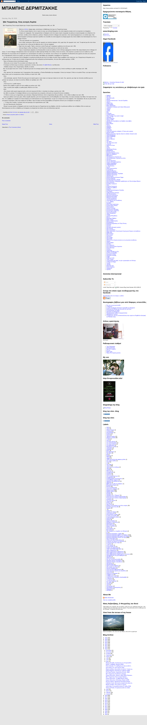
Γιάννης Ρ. (108, 159)
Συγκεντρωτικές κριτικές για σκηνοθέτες (116, 570)
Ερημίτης (108, 189)
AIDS (107, 427)
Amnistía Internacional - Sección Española (116, 100)
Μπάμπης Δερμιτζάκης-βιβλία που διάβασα (15, 114)
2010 (106, 708)
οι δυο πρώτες (109, 545)
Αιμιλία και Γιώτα (110, 145)
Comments (108, 284)
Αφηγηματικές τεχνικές (112, 314)
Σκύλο (26, 29)
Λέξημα (108, 214)
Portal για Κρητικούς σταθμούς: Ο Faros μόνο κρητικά (119, 131)
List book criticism (110, 441)
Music (107, 450)
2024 (106, 641)
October (108, 653)
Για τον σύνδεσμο (110, 487)
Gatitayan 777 (109, 117)
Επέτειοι (108, 503)
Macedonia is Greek (111, 446)
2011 (106, 706)
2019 (106, 648)
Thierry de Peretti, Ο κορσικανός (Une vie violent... (118, 687)
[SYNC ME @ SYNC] (108, 84)
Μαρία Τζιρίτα (109, 219)
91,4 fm (108, 350)
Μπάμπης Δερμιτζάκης (29, 8)
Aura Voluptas (109, 104)
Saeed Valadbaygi (110, 136)
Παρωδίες (108, 556)
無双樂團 (108, 590)
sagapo (108, 458)
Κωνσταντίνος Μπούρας (112, 209)
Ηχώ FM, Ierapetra (111, 349)
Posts (106, 282)
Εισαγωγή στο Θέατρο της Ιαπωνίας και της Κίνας (118, 309)
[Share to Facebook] (36, 112)
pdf (107, 454)
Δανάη (108, 167)
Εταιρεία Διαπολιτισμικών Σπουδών (115, 190)
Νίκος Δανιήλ (109, 228)
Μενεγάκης (109, 529)
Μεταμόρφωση (110, 222)
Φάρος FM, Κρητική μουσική (113, 352)
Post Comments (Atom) (15, 127)
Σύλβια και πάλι (110, 258)
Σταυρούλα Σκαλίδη (111, 255)
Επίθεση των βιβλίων (111, 187)
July (107, 658)
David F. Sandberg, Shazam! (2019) (114, 664)
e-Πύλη (108, 110)
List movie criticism (111, 444)
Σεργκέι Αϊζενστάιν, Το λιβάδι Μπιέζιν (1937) (117, 678)
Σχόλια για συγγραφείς (112, 573)
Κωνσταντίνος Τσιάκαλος (112, 210)
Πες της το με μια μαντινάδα (113, 559)
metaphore (109, 449)
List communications (111, 442)
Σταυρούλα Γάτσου (111, 254)
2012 (106, 705)
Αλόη (107, 146)
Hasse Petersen (110, 118)
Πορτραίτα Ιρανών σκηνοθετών (114, 560)
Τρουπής (108, 583)
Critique (108, 109)
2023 (106, 642)
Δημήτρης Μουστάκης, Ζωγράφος (114, 173)
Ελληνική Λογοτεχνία (111, 186)
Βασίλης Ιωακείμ (110, 151)
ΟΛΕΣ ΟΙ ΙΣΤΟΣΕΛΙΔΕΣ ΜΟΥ (114, 549)
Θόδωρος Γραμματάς (111, 197)
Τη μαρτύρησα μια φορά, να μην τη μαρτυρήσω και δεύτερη (121, 260)
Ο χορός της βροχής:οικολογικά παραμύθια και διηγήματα (120, 307)
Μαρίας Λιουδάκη (110, 526)
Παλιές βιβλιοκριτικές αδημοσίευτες (115, 552)
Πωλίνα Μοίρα (110, 242)
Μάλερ (108, 217)
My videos (109, 453)
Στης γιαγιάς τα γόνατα (112, 567)
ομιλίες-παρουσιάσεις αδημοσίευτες (115, 551)
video (107, 468)
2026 (106, 638)
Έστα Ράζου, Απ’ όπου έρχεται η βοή (115, 667)
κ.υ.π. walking (109, 201)
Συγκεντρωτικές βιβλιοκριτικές (113, 569)
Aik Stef (108, 96)
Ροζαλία (108, 249)
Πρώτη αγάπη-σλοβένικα (112, 565)
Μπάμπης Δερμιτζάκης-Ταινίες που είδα (116, 537)
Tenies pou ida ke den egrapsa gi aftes (115, 459)
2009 (106, 709)
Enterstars (109, 113)
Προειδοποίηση (110, 564)
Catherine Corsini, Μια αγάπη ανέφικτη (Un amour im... (119, 683)
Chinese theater (110, 430)
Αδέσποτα (108, 471)
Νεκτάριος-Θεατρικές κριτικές (113, 227)
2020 (106, 647)
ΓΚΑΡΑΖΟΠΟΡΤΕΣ (111, 164)
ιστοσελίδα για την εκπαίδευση (114, 200)
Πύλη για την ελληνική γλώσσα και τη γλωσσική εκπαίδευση (121, 240)
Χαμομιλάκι (109, 268)
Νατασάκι (108, 224)
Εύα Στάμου (109, 191)
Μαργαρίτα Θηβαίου (111, 218)
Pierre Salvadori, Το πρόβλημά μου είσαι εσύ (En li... (119, 666)
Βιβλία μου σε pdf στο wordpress (114, 483)
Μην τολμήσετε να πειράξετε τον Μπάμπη (116, 531)
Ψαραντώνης (109, 588)
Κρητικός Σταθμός (110, 521)
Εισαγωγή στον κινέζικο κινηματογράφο (116, 497)
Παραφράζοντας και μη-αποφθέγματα (115, 555)
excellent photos (110, 114)
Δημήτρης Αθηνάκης (111, 171)
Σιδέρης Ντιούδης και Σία (112, 251)
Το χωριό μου (109, 579)
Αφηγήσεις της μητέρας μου (113, 481)
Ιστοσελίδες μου (110, 513)
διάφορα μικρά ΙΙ (110, 491)
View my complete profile (109, 600)
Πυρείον (108, 241)
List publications (110, 445)
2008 (106, 711)
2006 (106, 714)
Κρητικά (108, 519)
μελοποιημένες (110, 528)
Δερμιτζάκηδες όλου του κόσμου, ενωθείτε (113, 295)
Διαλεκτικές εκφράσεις (111, 489)
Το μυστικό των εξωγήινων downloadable (116, 577)
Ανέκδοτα (108, 473)
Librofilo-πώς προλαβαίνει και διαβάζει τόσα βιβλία (119, 121)
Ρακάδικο (108, 244)
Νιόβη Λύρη (109, 232)
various (108, 465)
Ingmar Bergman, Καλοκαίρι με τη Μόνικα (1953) (118, 670)
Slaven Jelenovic (110, 139)
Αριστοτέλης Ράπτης (111, 149)
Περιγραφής (109, 238)
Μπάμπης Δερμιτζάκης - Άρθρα (114, 533)
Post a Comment (6, 120)
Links (107, 440)
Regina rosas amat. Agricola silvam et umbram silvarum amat (121, 133)
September (109, 655)
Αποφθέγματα (109, 477)
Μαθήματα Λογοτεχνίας (112, 522)
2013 (106, 703)
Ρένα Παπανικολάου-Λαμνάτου (114, 246)
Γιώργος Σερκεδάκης (111, 163)
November (109, 652)
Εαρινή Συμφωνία (110, 178)
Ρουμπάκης (109, 250)
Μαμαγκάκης (109, 523)
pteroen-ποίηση (110, 132)
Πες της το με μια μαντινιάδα (113, 305)
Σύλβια (108, 256)
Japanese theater (110, 436)
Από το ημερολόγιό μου (112, 476)
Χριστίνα (108, 269)
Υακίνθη (108, 264)
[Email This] (31, 112)
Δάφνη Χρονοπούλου (111, 168)
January (108, 694)
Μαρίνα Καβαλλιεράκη (112, 221)
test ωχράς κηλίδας (111, 460)
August (108, 656)
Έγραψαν (108, 494)
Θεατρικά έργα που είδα (112, 506)
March (108, 690)
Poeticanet (109, 130)
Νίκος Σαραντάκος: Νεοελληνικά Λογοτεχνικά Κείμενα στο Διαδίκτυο (123, 231)
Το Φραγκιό (109, 306)
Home (50, 124)
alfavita (108, 99)
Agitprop (108, 95)
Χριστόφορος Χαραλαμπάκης (113, 587)
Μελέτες (108, 527)
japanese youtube (110, 437)
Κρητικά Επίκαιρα (110, 208)
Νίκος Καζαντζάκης (111, 538)
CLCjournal (109, 431)
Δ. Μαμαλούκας (110, 165)
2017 (106, 697)
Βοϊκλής (108, 486)
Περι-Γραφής (109, 237)
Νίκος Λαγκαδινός (110, 229)
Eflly (107, 112)
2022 (106, 644)
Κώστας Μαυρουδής (111, 212)
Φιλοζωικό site (110, 265)
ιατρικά (108, 510)
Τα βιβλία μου (109, 574)
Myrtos (108, 125)
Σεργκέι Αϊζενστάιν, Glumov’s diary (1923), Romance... (119, 675)
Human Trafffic (110, 119)
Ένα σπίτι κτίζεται (110, 500)
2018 (106, 695)
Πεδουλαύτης (109, 558)
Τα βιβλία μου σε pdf (111, 576)
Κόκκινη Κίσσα (110, 206)
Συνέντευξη (109, 572)
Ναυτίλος (108, 226)
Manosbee (109, 122)
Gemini (108, 435)
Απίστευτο (108, 474)
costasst (108, 108)
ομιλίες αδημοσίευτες (111, 550)
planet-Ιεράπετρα (110, 347)
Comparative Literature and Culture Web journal (118, 107)
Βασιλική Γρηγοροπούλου (112, 153)
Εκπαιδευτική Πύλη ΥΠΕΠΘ (113, 180)
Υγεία (107, 584)
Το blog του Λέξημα (111, 261)
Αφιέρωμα (108, 482)
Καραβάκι (108, 203)
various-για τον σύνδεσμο (112, 467)
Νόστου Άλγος (109, 233)
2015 (106, 700)
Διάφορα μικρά (110, 490)
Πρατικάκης (109, 563)
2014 (106, 701)
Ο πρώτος (108, 544)
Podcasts (108, 455)
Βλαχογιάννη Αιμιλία (111, 485)
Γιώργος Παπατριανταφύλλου (113, 162)
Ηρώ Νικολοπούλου (111, 194)
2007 (106, 712)
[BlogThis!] (33, 112)
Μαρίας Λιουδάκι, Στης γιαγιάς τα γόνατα (116, 684)
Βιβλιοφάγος (109, 155)
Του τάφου (109, 582)
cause (107, 428)
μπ (107, 532)
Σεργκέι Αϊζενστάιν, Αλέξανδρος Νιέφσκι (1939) (117, 680)
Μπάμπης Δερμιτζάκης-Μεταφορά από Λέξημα (117, 536)
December (109, 650)
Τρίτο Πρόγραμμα (110, 346)
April (107, 689)
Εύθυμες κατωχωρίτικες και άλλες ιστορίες (116, 505)
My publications (110, 451)
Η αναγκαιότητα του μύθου (113, 310)
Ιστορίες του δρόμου (111, 512)
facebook (108, 433)
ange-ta (108, 101)
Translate (115, 27)
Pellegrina (108, 127)
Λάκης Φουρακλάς (111, 213)
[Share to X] (34, 112)
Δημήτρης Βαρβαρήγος (112, 172)
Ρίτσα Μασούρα (110, 247)
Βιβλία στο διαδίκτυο (111, 154)
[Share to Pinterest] (38, 112)
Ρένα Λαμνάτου (110, 245)
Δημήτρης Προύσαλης (111, 174)
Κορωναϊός (109, 518)
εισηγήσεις (109, 499)
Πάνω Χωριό (109, 235)
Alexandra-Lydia (110, 98)
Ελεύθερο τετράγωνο (111, 183)
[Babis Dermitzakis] (108, 61)
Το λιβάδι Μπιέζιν (47, 65)
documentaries (110, 432)
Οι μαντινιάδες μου (111, 546)
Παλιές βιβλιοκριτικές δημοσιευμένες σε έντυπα (118, 554)
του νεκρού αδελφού (111, 581)
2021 (106, 645)
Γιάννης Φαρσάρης (111, 160)
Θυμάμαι (108, 508)
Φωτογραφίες (109, 586)
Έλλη (107, 185)
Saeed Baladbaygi (110, 135)
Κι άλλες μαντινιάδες (111, 515)
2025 (106, 639)
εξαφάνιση (109, 501)
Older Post (96, 124)
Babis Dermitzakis (107, 41)
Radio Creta (109, 351)
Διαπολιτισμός (109, 176)
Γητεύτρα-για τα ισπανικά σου (113, 157)
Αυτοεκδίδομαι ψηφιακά (112, 480)
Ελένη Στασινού (110, 182)
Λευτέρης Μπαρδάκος (111, 215)
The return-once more (111, 142)
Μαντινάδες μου (110, 524)
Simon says (109, 137)
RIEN (107, 457)
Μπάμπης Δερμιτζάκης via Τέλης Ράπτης (116, 223)
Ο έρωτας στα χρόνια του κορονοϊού (115, 541)
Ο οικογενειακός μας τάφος (113, 542)
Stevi (107, 140)
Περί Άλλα (108, 236)
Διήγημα (108, 492)
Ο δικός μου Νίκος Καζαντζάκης (114, 540)
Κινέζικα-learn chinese (111, 205)
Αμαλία (108, 148)
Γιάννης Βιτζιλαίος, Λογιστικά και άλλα (116, 158)
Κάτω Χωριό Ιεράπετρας (112, 204)
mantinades (109, 448)
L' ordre (108, 439)
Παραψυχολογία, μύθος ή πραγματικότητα (116, 313)
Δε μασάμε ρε (109, 169)
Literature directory (106, 35)
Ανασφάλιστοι (109, 472)
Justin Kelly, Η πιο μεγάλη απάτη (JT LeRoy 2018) (118, 686)
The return (108, 141)
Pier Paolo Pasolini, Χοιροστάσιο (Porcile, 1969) (117, 672)
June (107, 659)
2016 (106, 698)
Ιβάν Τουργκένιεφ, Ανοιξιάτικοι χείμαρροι (116, 673)
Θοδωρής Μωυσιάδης (111, 196)
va (107, 463)
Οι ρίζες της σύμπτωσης (112, 547)
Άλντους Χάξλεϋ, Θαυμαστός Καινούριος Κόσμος (118, 681)
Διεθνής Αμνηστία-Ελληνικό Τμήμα (114, 177)
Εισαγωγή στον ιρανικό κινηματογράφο (116, 496)
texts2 (107, 462)
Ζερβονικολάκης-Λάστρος (112, 192)
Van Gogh (108, 464)
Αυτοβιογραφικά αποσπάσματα (114, 478)
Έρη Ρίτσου (109, 504)
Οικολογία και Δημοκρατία (112, 311)
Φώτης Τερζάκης (110, 267)
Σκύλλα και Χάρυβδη (111, 252)
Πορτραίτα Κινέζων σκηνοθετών (114, 561)
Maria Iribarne (109, 123)
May (107, 661)
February (108, 692)
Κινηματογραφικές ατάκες (112, 517)
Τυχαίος (108, 263)
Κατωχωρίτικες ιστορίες (112, 514)
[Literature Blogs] (106, 34)
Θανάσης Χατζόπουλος (112, 195)
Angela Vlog (109, 103)
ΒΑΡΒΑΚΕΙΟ (109, 150)
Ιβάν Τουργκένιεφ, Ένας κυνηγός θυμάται (116, 676)
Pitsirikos (108, 128)
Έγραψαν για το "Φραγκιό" (113, 495)
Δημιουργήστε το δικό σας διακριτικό (110, 62)
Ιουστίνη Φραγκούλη (111, 199)
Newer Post (5, 124)
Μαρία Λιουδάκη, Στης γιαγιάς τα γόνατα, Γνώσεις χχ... (119, 669)
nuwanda (108, 126)
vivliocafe (108, 144)
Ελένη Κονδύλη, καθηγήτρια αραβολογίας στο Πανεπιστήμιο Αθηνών (123, 181)
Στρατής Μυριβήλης (111, 568)
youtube (108, 469)
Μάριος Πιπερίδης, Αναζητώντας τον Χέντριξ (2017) (118, 662)
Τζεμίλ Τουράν (110, 259)
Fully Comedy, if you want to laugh (114, 116)
